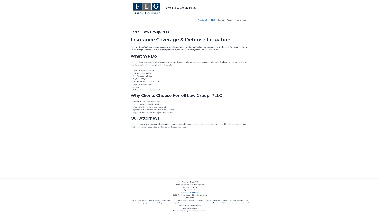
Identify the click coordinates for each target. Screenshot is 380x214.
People (229, 20)
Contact (221, 20)
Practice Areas (241, 20)
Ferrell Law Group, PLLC (180, 8)
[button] (247, 20)
